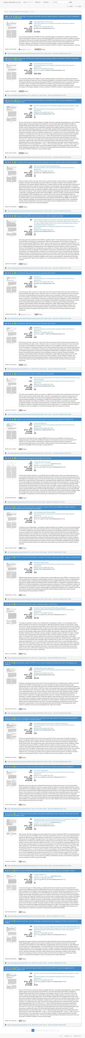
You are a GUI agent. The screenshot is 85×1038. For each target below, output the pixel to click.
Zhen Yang (41, 770)
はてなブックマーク (25, 49)
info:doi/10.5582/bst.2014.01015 (55, 916)
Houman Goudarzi (38, 379)
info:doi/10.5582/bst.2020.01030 (62, 761)
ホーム (6, 11)
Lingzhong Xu (50, 668)
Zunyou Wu (59, 821)
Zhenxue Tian (44, 22)
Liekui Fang (61, 223)
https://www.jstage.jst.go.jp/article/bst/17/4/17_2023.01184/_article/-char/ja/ (27, 963)
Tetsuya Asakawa (38, 220)
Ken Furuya (77, 377)
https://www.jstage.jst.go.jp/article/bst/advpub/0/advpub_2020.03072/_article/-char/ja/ (30, 453)
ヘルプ (60, 1036)
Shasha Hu (43, 423)
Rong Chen (37, 608)
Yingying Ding (37, 819)
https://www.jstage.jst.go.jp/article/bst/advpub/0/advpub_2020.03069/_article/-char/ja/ (30, 713)
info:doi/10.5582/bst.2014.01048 (55, 502)
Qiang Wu (52, 926)
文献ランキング (27, 2)
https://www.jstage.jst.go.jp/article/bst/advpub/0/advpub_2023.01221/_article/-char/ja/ (30, 211)
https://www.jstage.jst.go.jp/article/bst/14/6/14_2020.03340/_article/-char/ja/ (27, 1025)
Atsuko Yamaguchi (46, 462)
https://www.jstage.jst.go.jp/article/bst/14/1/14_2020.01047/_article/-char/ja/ (27, 95)
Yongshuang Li (67, 220)
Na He (63, 821)
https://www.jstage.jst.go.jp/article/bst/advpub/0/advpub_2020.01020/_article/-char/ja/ (30, 318)
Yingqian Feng (58, 928)
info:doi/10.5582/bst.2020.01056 (62, 599)
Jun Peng (40, 166)
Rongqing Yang (68, 223)
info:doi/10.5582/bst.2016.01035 (62, 865)
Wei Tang (45, 166)
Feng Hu (69, 221)
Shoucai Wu (43, 668)
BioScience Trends (39, 26)
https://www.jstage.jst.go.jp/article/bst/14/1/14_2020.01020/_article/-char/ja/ (27, 369)
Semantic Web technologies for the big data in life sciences (34, 458)
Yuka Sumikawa (38, 512)
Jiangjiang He (62, 608)
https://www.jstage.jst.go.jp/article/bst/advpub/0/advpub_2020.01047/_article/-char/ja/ (30, 53)
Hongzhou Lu (72, 105)
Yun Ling (39, 105)
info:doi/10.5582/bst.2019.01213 (56, 658)
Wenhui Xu (37, 928)
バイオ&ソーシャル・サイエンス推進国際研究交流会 (47, 463)
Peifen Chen (74, 220)
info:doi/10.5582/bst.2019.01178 (56, 808)
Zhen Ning (51, 819)
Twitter (40, 49)
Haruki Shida (44, 377)
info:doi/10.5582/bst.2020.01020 (62, 318)
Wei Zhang (65, 723)
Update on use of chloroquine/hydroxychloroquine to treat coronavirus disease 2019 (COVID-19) (45, 419)
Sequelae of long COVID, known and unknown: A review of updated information (40, 216)
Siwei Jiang (70, 926)
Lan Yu (36, 770)
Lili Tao (49, 105)
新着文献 (37, 2)
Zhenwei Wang (38, 723)
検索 (70, 2)
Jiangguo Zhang (43, 221)
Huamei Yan (44, 819)
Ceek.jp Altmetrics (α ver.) (12, 2)
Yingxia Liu (44, 225)
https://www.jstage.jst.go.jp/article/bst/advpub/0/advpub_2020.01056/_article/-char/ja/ (30, 599)
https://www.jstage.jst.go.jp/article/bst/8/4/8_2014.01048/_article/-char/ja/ (27, 502)
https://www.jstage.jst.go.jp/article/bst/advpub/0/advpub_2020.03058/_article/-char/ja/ (30, 414)
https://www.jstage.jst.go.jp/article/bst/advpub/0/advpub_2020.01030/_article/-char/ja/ (30, 761)
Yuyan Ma (44, 105)
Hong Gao (47, 926)
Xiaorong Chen (46, 723)
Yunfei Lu (52, 723)
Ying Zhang (60, 220)
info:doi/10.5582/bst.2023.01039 (62, 268)
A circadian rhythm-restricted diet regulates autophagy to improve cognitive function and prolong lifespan (47, 162)
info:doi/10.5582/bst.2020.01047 (62, 53)
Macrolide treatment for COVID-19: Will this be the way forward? (35, 374)
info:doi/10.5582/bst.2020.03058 (62, 414)
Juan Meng (59, 926)
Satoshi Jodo (51, 377)
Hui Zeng (57, 221)
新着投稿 (45, 2)
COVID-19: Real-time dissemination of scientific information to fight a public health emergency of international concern (42, 558)
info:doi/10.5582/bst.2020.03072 (62, 453)
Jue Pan (66, 105)
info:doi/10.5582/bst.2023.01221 (62, 211)
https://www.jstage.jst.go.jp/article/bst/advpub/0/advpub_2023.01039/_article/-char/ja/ (30, 268)
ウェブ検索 (69, 6)
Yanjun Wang (50, 928)
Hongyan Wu (37, 462)
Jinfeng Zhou (51, 221)
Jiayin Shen (53, 220)
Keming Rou (52, 821)
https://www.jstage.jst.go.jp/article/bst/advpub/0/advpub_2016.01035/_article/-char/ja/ (30, 865)
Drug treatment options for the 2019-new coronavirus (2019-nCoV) (36, 273)
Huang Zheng (37, 821)
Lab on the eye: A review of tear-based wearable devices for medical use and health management (44, 767)
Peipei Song (56, 166)
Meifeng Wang (55, 608)
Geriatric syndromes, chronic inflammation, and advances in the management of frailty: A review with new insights (41, 922)
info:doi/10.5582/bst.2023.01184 (56, 963)
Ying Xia (51, 166)
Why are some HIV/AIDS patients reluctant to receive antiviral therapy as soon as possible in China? (45, 871)
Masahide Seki (69, 377)
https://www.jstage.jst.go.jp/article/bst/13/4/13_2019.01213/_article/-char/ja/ (27, 658)
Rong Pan (68, 819)
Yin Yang (63, 819)
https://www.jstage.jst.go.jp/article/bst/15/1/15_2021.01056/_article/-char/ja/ (27, 552)
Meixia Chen (76, 926)
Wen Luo (36, 221)
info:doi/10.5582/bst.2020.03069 (62, 713)
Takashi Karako (45, 562)
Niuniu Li (36, 926)
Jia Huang (75, 223)
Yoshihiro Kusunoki (60, 377)
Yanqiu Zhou (75, 819)
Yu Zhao (55, 223)
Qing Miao (54, 105)
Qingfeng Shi (60, 105)
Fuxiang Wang (37, 225)
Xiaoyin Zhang (48, 223)
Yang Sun (36, 874)
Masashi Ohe (37, 377)
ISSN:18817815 (48, 26)
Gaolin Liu (41, 926)
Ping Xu (42, 608)
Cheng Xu (70, 928)
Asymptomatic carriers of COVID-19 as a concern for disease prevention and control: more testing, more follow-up (41, 663)
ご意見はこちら (68, 1036)
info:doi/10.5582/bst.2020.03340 (62, 157)
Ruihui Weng (63, 221)
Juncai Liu (64, 928)
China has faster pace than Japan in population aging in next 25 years (36, 604)
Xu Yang (50, 22)
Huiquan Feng (76, 221)
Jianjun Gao (37, 22)
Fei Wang (64, 926)
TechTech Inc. (77, 1036)
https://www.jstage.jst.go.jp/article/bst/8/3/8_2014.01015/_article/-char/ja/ (27, 916)
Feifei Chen (58, 723)
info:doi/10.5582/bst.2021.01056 (56, 552)
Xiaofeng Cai (57, 819)
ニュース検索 (77, 6)
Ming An (46, 770)
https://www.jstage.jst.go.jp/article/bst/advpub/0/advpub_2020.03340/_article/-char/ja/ (30, 157)
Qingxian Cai (46, 220)
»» (58, 1030)
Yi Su (35, 105)
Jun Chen (36, 223)
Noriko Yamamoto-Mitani (48, 512)
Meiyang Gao (44, 821)
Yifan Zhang (43, 928)
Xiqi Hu (36, 166)
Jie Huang (42, 223)
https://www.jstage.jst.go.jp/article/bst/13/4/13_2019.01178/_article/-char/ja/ (27, 808)
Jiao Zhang (37, 668)
